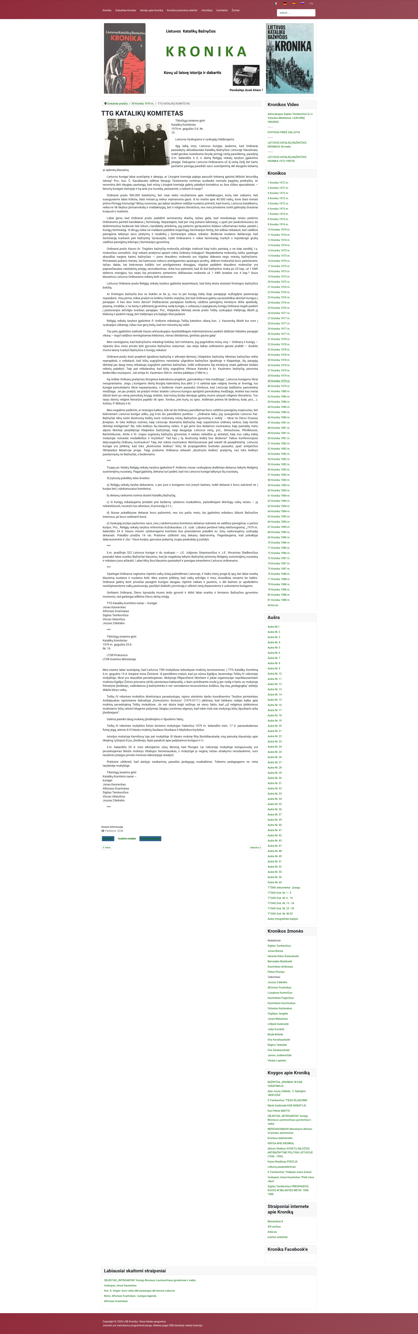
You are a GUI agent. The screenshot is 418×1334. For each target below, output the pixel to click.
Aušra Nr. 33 (275, 793)
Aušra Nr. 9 (274, 668)
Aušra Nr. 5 (274, 647)
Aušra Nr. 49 (275, 856)
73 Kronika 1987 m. (279, 558)
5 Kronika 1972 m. (278, 203)
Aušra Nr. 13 (275, 689)
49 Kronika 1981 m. (279, 433)
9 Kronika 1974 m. (278, 224)
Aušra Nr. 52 (275, 866)
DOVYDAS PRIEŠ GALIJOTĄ (284, 132)
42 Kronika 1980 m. (279, 396)
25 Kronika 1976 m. (279, 307)
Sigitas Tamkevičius (279, 945)
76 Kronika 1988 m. (279, 573)
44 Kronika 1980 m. (279, 407)
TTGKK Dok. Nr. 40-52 (280, 913)
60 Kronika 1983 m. (279, 490)
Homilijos (206, 10)
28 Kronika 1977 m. (279, 323)
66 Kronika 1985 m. (279, 521)
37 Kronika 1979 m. (279, 370)
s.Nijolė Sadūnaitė (278, 1024)
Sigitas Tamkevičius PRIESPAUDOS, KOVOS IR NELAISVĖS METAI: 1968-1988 (288, 1190)
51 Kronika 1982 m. (279, 443)
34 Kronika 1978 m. (279, 354)
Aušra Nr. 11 (275, 678)
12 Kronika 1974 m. (279, 240)
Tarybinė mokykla (127, 838)
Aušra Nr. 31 (275, 783)
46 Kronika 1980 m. (279, 417)
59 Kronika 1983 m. (279, 485)
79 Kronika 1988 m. (279, 589)
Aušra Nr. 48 (275, 851)
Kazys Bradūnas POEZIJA (282, 1161)
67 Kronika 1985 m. (279, 527)
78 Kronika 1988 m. (279, 584)
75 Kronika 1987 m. (279, 568)
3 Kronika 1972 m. (278, 193)
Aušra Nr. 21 (275, 731)
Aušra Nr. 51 (275, 861)
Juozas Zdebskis (277, 982)
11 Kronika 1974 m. (279, 234)
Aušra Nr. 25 (275, 751)
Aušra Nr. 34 (275, 798)
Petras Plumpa (276, 971)
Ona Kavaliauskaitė (279, 1039)
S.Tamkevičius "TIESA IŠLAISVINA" (288, 1100)
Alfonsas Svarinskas (279, 987)
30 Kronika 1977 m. (279, 333)
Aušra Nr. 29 (275, 772)
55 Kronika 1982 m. (279, 464)
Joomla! (107, 1325)
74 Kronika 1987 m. (279, 563)
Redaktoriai (274, 940)
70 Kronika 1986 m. (279, 542)
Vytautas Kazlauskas (280, 1008)
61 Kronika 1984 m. (279, 495)
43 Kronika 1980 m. (279, 401)
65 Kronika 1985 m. (279, 516)
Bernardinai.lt (275, 1221)
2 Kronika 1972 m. (278, 187)
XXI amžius (274, 1226)
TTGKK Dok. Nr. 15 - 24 (281, 903)
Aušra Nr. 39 (275, 819)
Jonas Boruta (275, 951)
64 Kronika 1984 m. (279, 511)
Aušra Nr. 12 (275, 684)
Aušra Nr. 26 (275, 757)
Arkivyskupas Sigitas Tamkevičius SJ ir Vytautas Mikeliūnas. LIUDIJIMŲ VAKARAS (290, 117)
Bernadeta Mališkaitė (280, 961)
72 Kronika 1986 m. (279, 553)
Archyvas (273, 605)
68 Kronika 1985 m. (279, 532)
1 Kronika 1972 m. (278, 182)
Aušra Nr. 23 (275, 741)
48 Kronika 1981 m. (279, 427)
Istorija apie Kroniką (151, 10)
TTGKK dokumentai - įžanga (284, 887)
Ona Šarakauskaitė (278, 1050)
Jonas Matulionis (278, 1018)
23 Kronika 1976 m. (279, 297)
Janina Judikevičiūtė (279, 1055)
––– (270, 127)
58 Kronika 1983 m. (279, 480)
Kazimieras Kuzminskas (281, 1003)
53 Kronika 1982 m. (279, 453)
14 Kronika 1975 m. (279, 250)
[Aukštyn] (412, 1328)
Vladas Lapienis (277, 1060)
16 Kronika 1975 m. (279, 260)
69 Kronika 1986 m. (279, 537)
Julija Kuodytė (276, 1029)
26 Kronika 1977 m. (279, 313)
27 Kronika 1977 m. (279, 318)
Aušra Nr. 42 (275, 835)
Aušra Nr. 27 (275, 762)
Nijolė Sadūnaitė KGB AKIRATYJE (287, 1105)
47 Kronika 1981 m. (279, 422)
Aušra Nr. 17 (275, 710)
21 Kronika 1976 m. (279, 287)
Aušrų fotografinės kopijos (283, 918)
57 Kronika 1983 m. (279, 474)
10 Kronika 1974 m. (279, 229)
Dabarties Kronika (125, 10)
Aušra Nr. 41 (275, 830)
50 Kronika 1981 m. (279, 438)
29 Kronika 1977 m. (279, 328)
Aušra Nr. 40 (275, 825)
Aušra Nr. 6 (274, 652)
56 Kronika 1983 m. (279, 469)
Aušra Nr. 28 (275, 767)
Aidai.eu (272, 1231)
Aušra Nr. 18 (275, 715)
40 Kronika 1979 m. (279, 386)
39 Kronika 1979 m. (279, 380)
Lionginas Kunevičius (280, 992)
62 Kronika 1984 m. (279, 500)
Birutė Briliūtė (275, 1034)
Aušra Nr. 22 (275, 736)
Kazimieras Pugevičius (281, 997)
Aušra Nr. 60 (275, 882)
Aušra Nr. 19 (275, 720)
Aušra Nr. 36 (275, 809)
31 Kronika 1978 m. (279, 339)
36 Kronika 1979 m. (279, 365)
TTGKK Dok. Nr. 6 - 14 (280, 898)
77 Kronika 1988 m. (279, 579)
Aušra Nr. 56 (275, 877)
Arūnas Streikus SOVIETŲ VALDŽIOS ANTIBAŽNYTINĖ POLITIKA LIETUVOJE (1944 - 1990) (290, 1152)
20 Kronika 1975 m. (279, 281)
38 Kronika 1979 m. (279, 375)
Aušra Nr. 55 (275, 871)
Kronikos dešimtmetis (280, 1138)
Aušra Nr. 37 (275, 814)
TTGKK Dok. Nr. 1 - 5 (279, 892)
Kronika (107, 10)
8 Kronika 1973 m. (278, 219)
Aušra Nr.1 (274, 626)
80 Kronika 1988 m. (279, 594)
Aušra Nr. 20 (275, 725)
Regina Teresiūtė (277, 1044)
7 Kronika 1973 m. (278, 214)
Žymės (236, 10)
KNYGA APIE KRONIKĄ (281, 1143)
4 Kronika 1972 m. (278, 198)
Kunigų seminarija (150, 838)
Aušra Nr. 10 (275, 673)
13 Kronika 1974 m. (279, 245)
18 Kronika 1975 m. (279, 271)
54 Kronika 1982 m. (279, 459)
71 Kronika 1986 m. (279, 547)
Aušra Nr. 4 (274, 642)
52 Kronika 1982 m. (279, 448)
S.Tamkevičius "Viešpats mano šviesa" (290, 1172)
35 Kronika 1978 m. (279, 360)
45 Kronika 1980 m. (279, 412)
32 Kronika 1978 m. (279, 344)
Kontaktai (222, 10)
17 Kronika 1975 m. (279, 266)
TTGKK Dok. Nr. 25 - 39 (281, 908)
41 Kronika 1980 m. (279, 391)
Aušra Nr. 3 (274, 637)
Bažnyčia (108, 838)
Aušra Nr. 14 (275, 694)
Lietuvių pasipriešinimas (282, 1166)
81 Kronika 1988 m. (279, 600)
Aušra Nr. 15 (275, 699)
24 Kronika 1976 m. (279, 302)
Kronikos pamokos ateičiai (182, 10)
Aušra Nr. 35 (275, 804)
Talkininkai (274, 977)
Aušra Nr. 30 (275, 778)
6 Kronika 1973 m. (278, 208)
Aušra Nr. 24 (275, 746)
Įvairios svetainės (278, 1237)
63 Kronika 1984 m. (279, 506)
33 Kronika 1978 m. (279, 349)
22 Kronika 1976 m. (279, 292)
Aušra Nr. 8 (274, 663)
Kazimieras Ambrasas (280, 966)
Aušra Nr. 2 (274, 631)
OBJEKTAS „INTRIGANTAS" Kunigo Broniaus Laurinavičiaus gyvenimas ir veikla (289, 1119)
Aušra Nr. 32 (275, 788)
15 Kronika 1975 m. (279, 255)
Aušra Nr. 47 (275, 845)
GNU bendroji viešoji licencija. (186, 1325)
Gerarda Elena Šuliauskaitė (283, 956)
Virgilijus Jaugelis (278, 1013)
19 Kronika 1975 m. (279, 276)
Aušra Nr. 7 (274, 658)
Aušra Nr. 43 (275, 840)
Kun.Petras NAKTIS (279, 1110)
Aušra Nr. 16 (275, 705)
